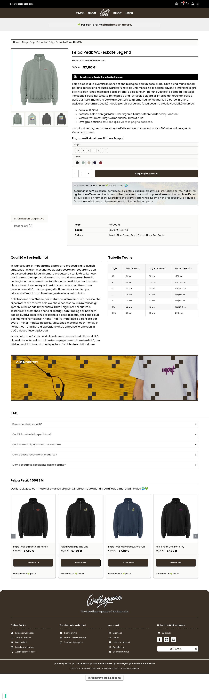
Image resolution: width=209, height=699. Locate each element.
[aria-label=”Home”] (104, 13)
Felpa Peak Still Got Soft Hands (30, 546)
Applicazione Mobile (25, 651)
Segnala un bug (121, 651)
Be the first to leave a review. (88, 60)
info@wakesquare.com (21, 3)
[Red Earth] (100, 162)
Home (16, 42)
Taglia (77, 144)
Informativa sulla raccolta (104, 677)
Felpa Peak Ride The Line (74, 546)
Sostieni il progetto (73, 642)
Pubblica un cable (24, 647)
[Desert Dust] (89, 162)
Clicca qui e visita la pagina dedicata (128, 122)
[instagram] (166, 639)
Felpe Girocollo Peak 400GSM (65, 42)
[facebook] (159, 639)
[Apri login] (192, 3)
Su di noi (166, 633)
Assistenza (118, 647)
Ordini (116, 637)
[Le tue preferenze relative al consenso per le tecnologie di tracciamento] (6, 696)
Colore (77, 156)
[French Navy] (94, 162)
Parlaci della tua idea (75, 637)
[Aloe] (83, 162)
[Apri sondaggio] (176, 3)
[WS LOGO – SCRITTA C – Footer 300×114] (104, 595)
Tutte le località (23, 637)
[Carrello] (187, 4)
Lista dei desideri (121, 642)
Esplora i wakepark (24, 633)
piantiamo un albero (116, 25)
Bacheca (117, 633)
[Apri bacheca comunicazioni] (182, 3)
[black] (77, 162)
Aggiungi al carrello (146, 173)
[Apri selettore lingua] (197, 3)
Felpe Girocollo (38, 42)
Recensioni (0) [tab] (23, 226)
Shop (25, 42)
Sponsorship (70, 633)
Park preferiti (21, 642)
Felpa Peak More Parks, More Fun (126, 546)
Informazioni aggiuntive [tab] (29, 218)
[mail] (173, 639)
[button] (104, 424)
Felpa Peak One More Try (170, 546)
